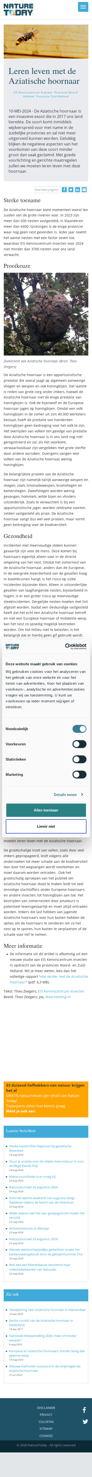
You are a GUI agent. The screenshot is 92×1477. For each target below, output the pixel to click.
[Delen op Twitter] (70, 189)
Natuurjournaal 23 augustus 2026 (33, 1239)
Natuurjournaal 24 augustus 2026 (33, 1187)
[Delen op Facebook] (64, 189)
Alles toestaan (46, 810)
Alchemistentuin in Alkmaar (29, 1228)
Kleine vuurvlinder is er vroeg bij (32, 1176)
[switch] (79, 744)
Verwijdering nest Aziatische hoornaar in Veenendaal (47, 1309)
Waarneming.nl (58, 996)
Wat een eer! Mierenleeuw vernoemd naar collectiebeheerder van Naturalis (39, 1267)
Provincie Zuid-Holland (52, 96)
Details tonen (65, 794)
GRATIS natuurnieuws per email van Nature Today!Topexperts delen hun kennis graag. (42, 1103)
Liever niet (46, 826)
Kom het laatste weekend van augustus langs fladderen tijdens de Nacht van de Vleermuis (42, 1200)
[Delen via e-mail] (84, 189)
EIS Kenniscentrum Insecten (32, 92)
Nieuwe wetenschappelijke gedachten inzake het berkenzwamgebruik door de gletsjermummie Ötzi (45, 1251)
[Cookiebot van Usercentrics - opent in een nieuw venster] (65, 646)
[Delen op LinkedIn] (77, 189)
